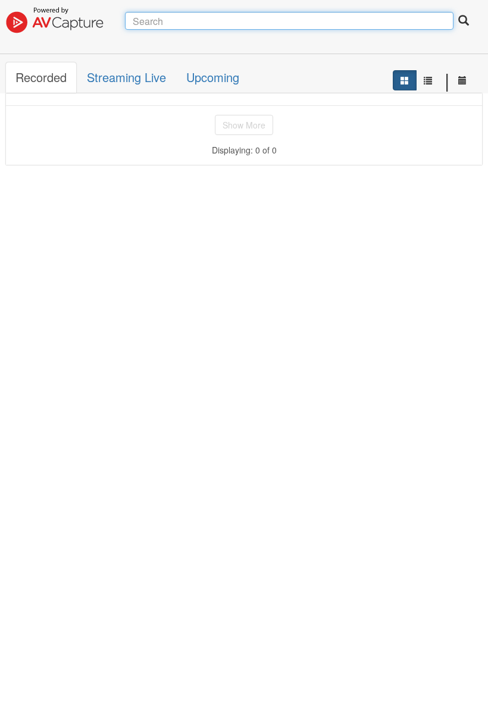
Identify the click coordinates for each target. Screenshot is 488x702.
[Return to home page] (65, 21)
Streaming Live (126, 77)
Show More (244, 125)
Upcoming (212, 77)
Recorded (41, 77)
